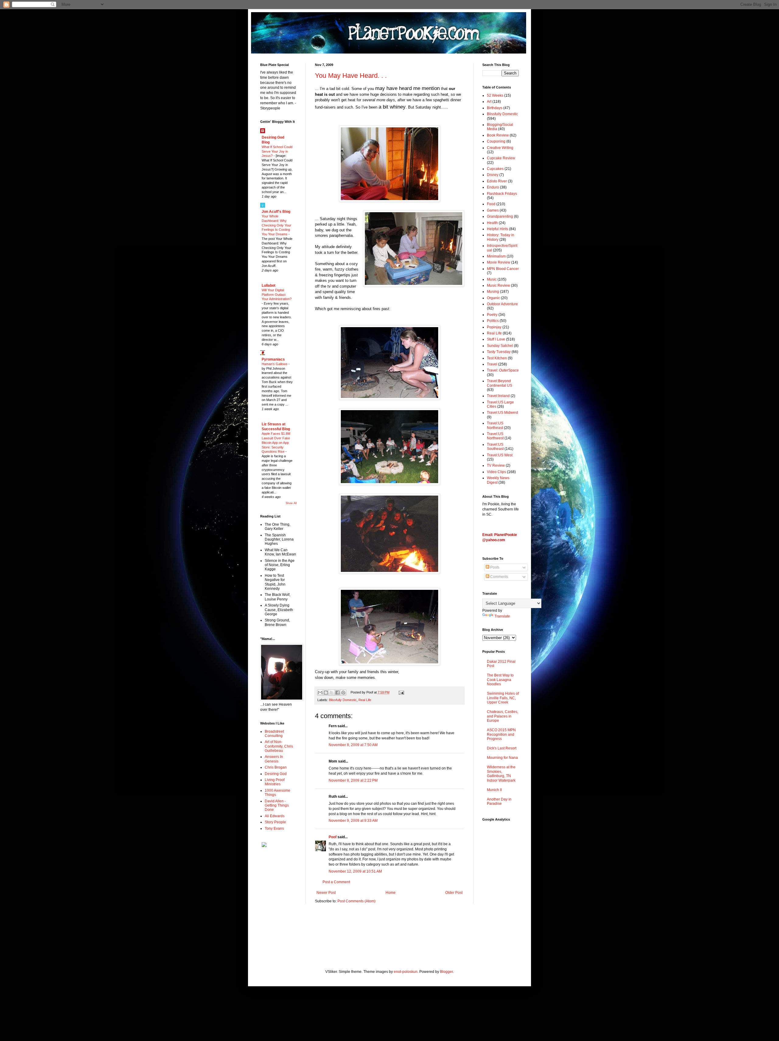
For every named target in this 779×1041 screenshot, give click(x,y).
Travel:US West (499, 455)
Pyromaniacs (273, 359)
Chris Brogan (276, 767)
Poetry (492, 315)
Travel (492, 364)
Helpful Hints (497, 229)
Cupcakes (495, 169)
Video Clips (496, 472)
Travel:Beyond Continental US (499, 383)
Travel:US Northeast (495, 425)
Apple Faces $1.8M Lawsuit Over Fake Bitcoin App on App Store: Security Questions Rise (276, 442)
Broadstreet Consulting (274, 733)
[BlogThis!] (326, 693)
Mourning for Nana (502, 758)
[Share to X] (332, 693)
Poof (333, 837)
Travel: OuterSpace (503, 370)
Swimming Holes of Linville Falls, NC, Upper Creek (503, 697)
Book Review (498, 135)
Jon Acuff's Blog (276, 211)
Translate (502, 616)
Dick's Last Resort (501, 748)
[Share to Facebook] (337, 693)
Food (491, 204)
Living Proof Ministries (275, 782)
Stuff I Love (496, 339)
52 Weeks (495, 95)
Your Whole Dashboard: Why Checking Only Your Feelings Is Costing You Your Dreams (276, 225)
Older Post (454, 893)
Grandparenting (500, 216)
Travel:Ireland (498, 396)
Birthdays (494, 108)
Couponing (496, 141)
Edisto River (497, 181)
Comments (498, 577)
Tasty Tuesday (499, 352)
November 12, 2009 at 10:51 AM (355, 871)
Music (492, 279)
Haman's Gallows (275, 364)
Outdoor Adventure (502, 304)
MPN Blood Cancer (503, 269)
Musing (493, 291)
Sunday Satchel (500, 346)
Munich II (494, 790)
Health (492, 223)
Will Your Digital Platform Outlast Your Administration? (277, 294)
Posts (494, 567)
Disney (492, 175)
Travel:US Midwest (502, 412)
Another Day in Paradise (499, 801)
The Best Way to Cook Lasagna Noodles (500, 679)
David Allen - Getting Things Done (277, 805)
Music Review (498, 285)
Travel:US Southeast (495, 446)
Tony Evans (274, 828)
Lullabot (268, 285)
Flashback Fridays (502, 194)
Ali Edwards (275, 816)
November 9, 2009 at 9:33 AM (353, 820)
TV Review (496, 465)
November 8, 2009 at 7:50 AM (353, 745)
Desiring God (276, 774)
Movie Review (498, 262)
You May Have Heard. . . (351, 75)
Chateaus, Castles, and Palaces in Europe (502, 716)
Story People (275, 822)
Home (391, 893)
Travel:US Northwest (495, 436)
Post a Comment (336, 882)
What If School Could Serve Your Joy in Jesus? (277, 151)
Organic (493, 298)
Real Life (364, 700)
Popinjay (494, 327)
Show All (291, 503)
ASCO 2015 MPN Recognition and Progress (501, 734)
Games (493, 210)
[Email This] (320, 693)
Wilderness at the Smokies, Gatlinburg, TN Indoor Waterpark (501, 773)
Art (489, 101)
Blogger (446, 972)
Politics (493, 321)
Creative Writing (500, 148)
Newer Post (326, 893)
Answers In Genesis (274, 759)
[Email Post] (400, 692)
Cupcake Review (501, 158)
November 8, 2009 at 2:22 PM (353, 780)
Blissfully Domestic (343, 700)
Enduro (493, 187)
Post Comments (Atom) (356, 901)
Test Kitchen (497, 358)
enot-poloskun (405, 972)
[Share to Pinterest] (343, 693)
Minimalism (496, 256)
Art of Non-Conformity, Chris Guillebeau (279, 746)
